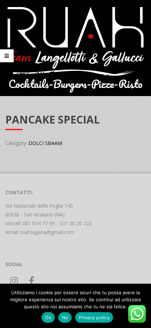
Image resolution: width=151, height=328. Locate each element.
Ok (48, 317)
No (65, 317)
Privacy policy (94, 317)
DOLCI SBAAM (45, 143)
